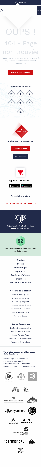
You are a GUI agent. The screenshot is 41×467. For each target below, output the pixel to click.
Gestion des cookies (28, 366)
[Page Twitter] (11, 102)
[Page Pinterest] (29, 102)
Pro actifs (26, 363)
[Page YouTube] (20, 102)
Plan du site (23, 358)
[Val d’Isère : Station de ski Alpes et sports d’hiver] (16, 14)
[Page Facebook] (20, 93)
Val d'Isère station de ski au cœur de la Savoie (19, 353)
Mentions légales (9, 358)
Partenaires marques (11, 363)
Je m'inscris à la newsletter (23, 204)
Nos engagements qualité (13, 361)
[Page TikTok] (29, 93)
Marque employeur (10, 366)
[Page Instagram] (11, 93)
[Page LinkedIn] (20, 111)
